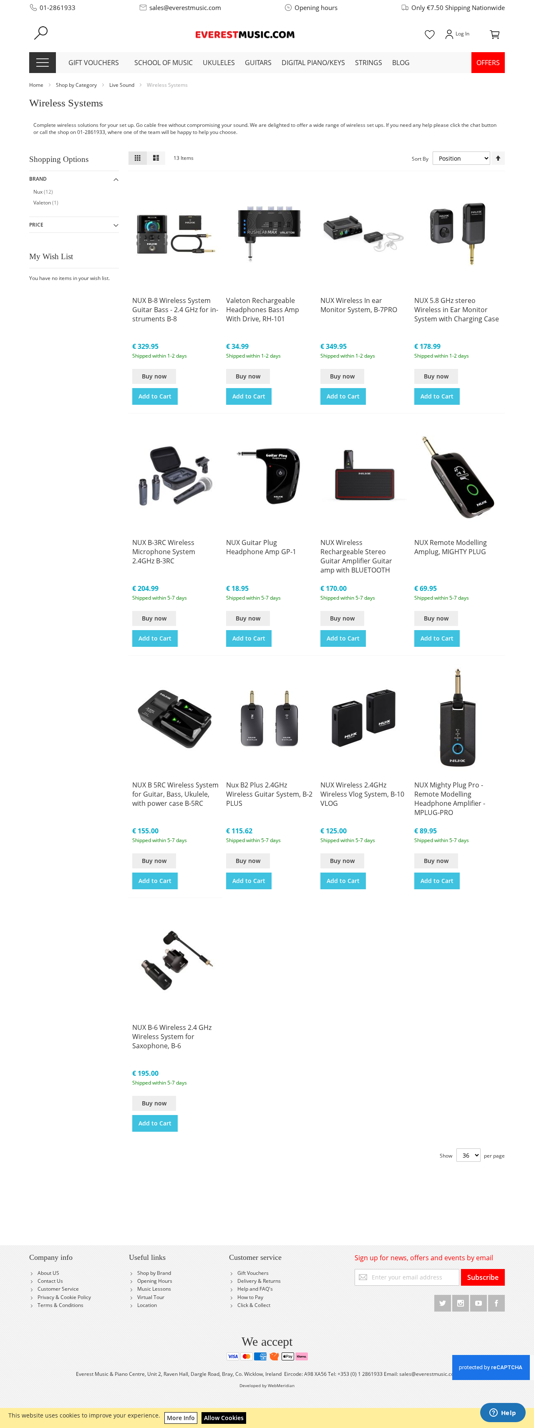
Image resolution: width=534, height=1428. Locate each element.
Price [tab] (36, 224)
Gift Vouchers (253, 1273)
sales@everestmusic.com (185, 7)
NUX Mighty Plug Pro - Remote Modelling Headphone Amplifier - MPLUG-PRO (449, 798)
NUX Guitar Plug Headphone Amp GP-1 (261, 547)
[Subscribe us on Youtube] (479, 1301)
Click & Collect (253, 1305)
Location (147, 1305)
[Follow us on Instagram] (461, 1301)
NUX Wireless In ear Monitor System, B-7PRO (358, 305)
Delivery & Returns (259, 1280)
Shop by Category (77, 84)
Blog (401, 62)
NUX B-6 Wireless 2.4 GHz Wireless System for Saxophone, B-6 (172, 1036)
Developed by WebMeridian (267, 1385)
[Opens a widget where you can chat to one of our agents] (503, 1413)
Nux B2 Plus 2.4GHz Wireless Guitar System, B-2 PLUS (269, 794)
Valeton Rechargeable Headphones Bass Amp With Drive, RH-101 (262, 309)
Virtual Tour (150, 1297)
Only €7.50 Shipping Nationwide (458, 7)
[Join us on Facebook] (496, 1301)
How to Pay (250, 1297)
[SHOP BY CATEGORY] (42, 62)
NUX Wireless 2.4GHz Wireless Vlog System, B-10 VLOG (362, 794)
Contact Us (50, 1280)
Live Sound (122, 84)
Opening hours (316, 7)
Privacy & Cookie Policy (64, 1297)
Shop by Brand (154, 1273)
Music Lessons (154, 1288)
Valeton (50, 202)
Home (37, 84)
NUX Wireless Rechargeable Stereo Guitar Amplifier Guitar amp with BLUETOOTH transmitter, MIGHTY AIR (358, 556)
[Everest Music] (246, 33)
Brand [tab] (38, 178)
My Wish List (429, 33)
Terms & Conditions (60, 1305)
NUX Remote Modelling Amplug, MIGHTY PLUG (450, 547)
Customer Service (58, 1288)
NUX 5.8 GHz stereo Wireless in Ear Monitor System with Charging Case (456, 309)
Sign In (456, 33)
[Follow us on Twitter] (443, 1301)
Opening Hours (154, 1280)
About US (48, 1273)
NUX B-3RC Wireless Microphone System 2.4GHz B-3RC (163, 551)
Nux (47, 191)
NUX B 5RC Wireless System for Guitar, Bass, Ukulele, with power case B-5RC (175, 794)
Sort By (420, 158)
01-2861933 (58, 7)
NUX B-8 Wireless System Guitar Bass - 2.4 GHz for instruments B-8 (175, 309)
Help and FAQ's (255, 1288)
